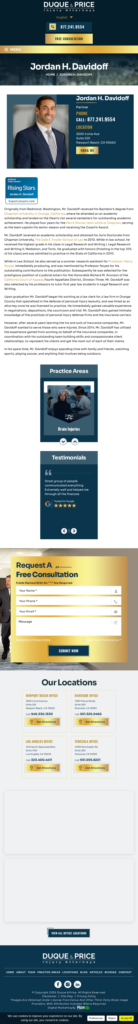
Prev (63, 441)
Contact (125, 972)
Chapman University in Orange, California (34, 214)
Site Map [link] (67, 996)
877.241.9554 (72, 27)
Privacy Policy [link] (86, 996)
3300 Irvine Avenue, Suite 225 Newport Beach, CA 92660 (40, 704)
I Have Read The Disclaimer (103, 640)
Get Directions (46, 721)
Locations (70, 972)
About (21, 972)
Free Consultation (69, 38)
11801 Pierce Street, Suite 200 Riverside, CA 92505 (86, 704)
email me (87, 150)
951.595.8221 (90, 760)
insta (67, 984)
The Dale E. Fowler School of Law (59, 240)
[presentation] (64, 531)
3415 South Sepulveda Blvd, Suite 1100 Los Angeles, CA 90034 (41, 750)
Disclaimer (23, 640)
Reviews (110, 972)
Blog (84, 972)
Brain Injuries (69, 408)
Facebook (58, 984)
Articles (96, 972)
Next (75, 441)
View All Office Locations (69, 933)
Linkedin (77, 984)
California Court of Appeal (23, 280)
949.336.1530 (42, 714)
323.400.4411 (41, 760)
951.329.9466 (91, 714)
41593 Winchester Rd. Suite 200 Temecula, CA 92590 (86, 750)
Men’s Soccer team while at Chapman (93, 223)
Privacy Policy (42, 639)
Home (10, 972)
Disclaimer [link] (49, 996)
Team (31, 972)
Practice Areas (48, 972)
